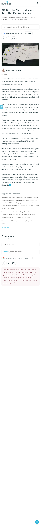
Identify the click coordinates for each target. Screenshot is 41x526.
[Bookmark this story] (8, 38)
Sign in (5, 252)
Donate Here (5, 227)
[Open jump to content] (1, 107)
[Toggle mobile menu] (37, 3)
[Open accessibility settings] (37, 522)
